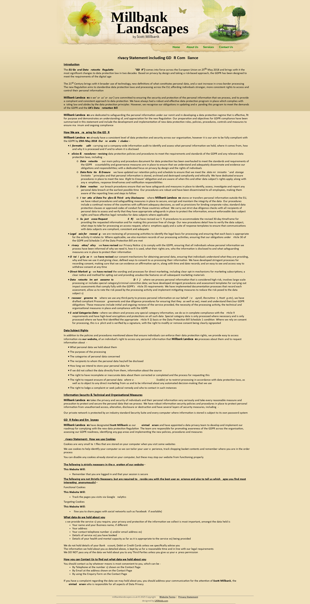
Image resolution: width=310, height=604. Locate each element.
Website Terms (167, 596)
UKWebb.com (161, 600)
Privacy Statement (188, 596)
